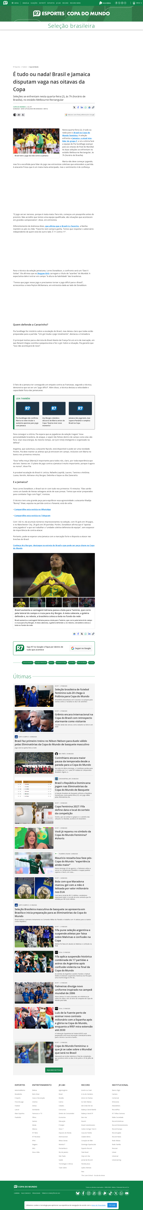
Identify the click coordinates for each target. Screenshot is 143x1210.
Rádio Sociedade (117, 1117)
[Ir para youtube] (126, 1193)
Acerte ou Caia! (86, 1090)
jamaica (51, 662)
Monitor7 (62, 1144)
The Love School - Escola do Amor (93, 1175)
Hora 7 (61, 1129)
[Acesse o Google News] (89, 107)
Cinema (34, 1102)
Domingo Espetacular (88, 1144)
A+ (19, 114)
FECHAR (112, 1205)
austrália (72, 662)
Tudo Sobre (63, 1168)
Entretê (42, 3)
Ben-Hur (84, 1117)
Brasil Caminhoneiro (88, 1125)
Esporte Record (86, 1148)
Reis (82, 1172)
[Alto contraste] (14, 114)
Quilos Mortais (86, 1168)
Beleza (34, 1090)
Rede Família (116, 1144)
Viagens (34, 1144)
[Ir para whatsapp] (121, 1193)
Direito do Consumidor (66, 1113)
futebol (91, 662)
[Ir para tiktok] (110, 1193)
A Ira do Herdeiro (87, 1094)
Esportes (51, 3)
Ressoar (115, 1148)
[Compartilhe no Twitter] (74, 107)
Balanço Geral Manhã (88, 1110)
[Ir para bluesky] (77, 1193)
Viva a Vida (35, 1152)
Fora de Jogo (19, 1102)
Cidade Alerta (85, 1137)
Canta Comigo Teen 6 (88, 1129)
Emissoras (115, 1102)
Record (65, 3)
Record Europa (117, 1129)
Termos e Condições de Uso (51, 1193)
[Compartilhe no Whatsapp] (85, 107)
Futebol (24, 67)
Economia (62, 1117)
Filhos (34, 1117)
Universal (115, 1156)
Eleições (34, 3)
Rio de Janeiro (63, 1152)
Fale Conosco (26, 1193)
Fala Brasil (84, 1152)
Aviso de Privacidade (99, 1205)
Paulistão (18, 1117)
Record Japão (116, 1133)
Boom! (83, 1121)
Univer (114, 1152)
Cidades (61, 1106)
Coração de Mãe (87, 1141)
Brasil (60, 1094)
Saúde (61, 1160)
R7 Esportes (16, 67)
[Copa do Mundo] (71, 14)
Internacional (63, 1137)
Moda (34, 1125)
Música (34, 1129)
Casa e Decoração (38, 1098)
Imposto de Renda (65, 1133)
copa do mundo (28, 662)
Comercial (115, 1098)
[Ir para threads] (99, 1193)
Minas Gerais (63, 1141)
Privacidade (36, 1193)
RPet (33, 1141)
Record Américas (118, 1121)
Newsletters (116, 1106)
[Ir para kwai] (94, 1193)
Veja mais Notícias (54, 1070)
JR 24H (58, 3)
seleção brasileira (41, 662)
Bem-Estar (35, 1094)
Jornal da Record (87, 1160)
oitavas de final (61, 662)
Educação (62, 1121)
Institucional (120, 1085)
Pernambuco (63, 1148)
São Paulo (62, 1156)
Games (34, 1121)
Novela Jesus (85, 1164)
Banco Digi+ (116, 1090)
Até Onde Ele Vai (87, 1106)
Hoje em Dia (85, 1156)
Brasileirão (18, 1094)
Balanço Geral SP (87, 1113)
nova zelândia (81, 662)
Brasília (26, 3)
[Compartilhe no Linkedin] (82, 107)
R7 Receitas (36, 1137)
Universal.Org (116, 1160)
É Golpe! (61, 1125)
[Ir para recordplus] (105, 1193)
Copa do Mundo (34, 67)
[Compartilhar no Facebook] (78, 107)
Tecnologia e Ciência (66, 1164)
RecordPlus (116, 1110)
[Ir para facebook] (116, 3)
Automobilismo (20, 1090)
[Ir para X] (119, 3)
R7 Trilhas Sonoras (118, 1113)
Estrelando (35, 1110)
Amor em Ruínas (87, 1098)
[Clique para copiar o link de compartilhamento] (93, 107)
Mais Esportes (19, 1113)
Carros (61, 1102)
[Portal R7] (5, 3)
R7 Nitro (35, 1133)
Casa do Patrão (86, 1133)
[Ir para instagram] (122, 3)
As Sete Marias (86, 1102)
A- (23, 114)
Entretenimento (42, 1085)
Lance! (17, 1110)
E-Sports (18, 1098)
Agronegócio (63, 1090)
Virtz (33, 1148)
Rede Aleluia (116, 1141)
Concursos (62, 1110)
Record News (75, 3)
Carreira (114, 1094)
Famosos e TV (37, 1113)
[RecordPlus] (105, 3)
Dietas (34, 1106)
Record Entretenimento (120, 1125)
